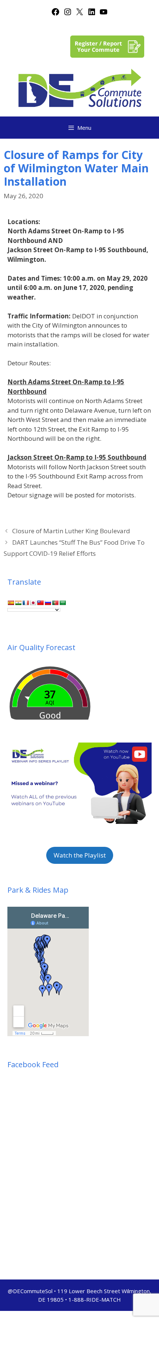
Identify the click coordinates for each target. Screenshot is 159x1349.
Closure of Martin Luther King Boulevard (71, 531)
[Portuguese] (55, 603)
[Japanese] (33, 603)
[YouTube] (103, 14)
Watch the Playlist (80, 855)
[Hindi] (18, 603)
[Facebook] (55, 14)
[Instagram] (67, 14)
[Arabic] (62, 603)
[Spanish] (10, 603)
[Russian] (47, 603)
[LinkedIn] (91, 14)
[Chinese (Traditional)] (40, 603)
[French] (25, 603)
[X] (79, 14)
